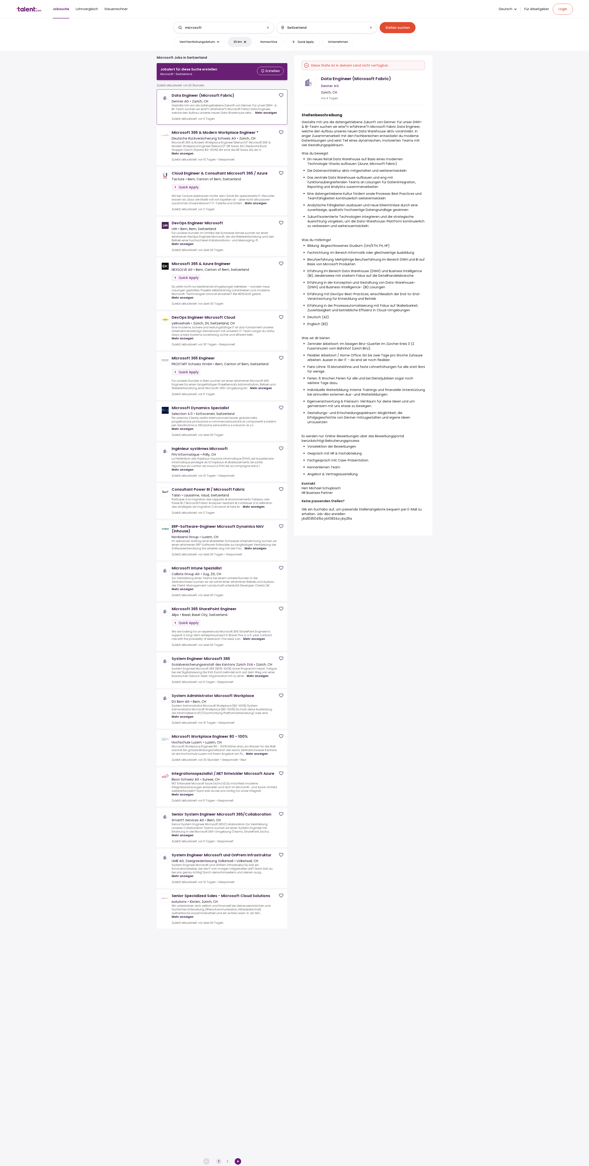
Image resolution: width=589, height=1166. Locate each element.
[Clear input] (268, 27)
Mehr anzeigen (266, 113)
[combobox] (223, 27)
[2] (238, 1161)
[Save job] (281, 95)
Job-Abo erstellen (331, 514)
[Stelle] (220, 27)
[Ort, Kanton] (322, 27)
